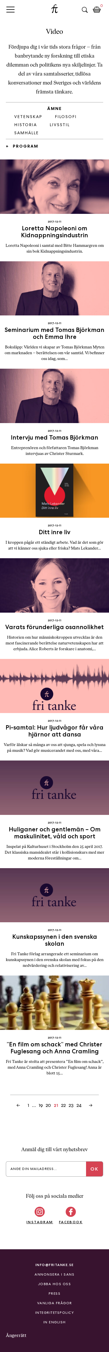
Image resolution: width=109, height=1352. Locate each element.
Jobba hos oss (54, 1284)
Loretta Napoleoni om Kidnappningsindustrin (54, 232)
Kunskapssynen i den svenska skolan (54, 940)
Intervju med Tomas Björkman (54, 437)
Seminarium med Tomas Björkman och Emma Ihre (54, 333)
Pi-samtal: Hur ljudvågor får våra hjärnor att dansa (54, 731)
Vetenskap (28, 116)
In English (54, 1322)
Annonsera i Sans (54, 1274)
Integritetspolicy (54, 1312)
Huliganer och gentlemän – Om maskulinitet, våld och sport (55, 833)
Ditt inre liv (54, 532)
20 (48, 1105)
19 (41, 1105)
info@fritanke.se (54, 1265)
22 (63, 1105)
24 (78, 1105)
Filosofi (66, 116)
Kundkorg (97, 10)
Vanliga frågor (54, 1303)
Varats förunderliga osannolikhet (54, 627)
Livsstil (60, 124)
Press (55, 1293)
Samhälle (26, 132)
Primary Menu (10, 9)
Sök (85, 10)
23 (71, 1105)
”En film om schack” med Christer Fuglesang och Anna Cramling (54, 1048)
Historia (25, 124)
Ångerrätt (16, 1335)
